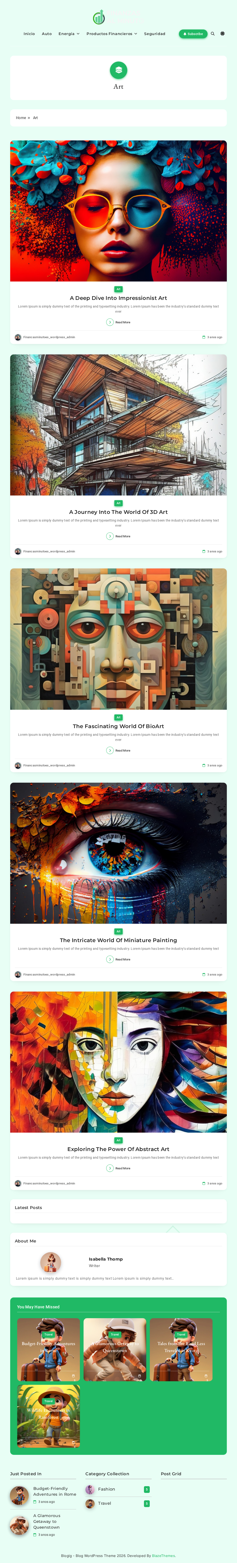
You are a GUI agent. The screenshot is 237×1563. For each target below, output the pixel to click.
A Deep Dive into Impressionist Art (118, 298)
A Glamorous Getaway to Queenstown (115, 1346)
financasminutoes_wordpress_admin (49, 337)
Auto (47, 34)
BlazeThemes (163, 1555)
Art (118, 289)
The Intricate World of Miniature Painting (118, 940)
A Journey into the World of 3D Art (118, 512)
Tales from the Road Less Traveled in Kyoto (181, 1346)
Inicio (29, 34)
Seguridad (154, 34)
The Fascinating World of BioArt (118, 726)
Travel (48, 1334)
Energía (67, 34)
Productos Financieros (109, 34)
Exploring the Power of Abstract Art (118, 1149)
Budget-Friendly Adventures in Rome (48, 1346)
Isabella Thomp (106, 1259)
